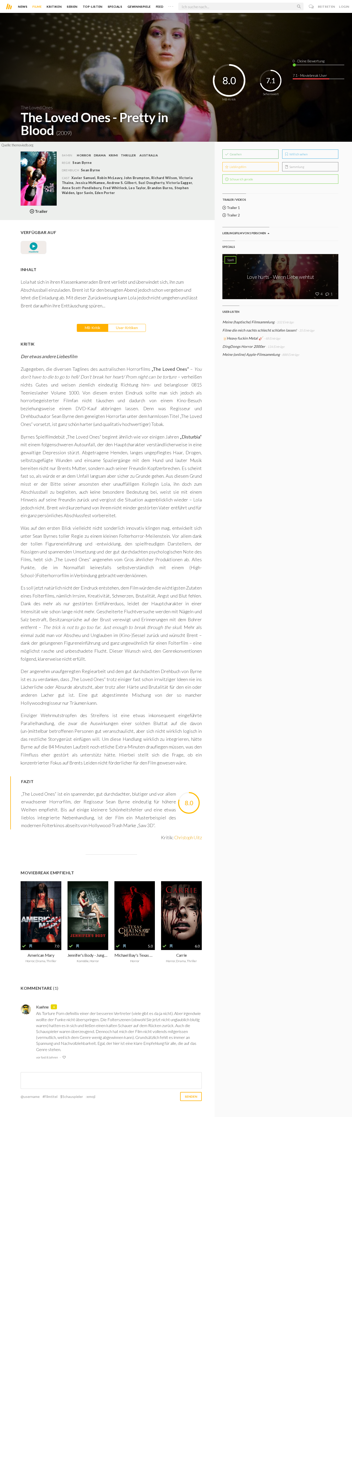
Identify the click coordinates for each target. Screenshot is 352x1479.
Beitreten (326, 6)
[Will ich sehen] (30, 946)
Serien (72, 6)
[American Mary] (41, 911)
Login (344, 6)
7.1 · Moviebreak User (310, 75)
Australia (148, 155)
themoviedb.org (22, 145)
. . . (171, 5)
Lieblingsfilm (237, 167)
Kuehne (42, 1006)
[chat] (311, 6)
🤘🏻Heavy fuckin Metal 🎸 (242, 338)
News (22, 6)
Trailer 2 (233, 215)
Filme (36, 6)
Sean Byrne (90, 170)
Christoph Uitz (188, 837)
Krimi (113, 155)
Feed (159, 6)
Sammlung (296, 167)
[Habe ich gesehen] (24, 946)
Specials (115, 6)
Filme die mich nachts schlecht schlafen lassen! (259, 330)
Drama (100, 155)
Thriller (128, 155)
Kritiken (54, 6)
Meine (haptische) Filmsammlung (248, 322)
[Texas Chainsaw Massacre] (134, 911)
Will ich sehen (298, 154)
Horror (84, 155)
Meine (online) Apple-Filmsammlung (251, 354)
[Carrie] (181, 911)
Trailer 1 (233, 207)
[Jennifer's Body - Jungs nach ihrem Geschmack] (88, 911)
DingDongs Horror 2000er (243, 346)
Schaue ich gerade (241, 179)
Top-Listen (93, 6)
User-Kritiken (127, 327)
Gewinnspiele (139, 6)
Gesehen (235, 154)
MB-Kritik (92, 327)
